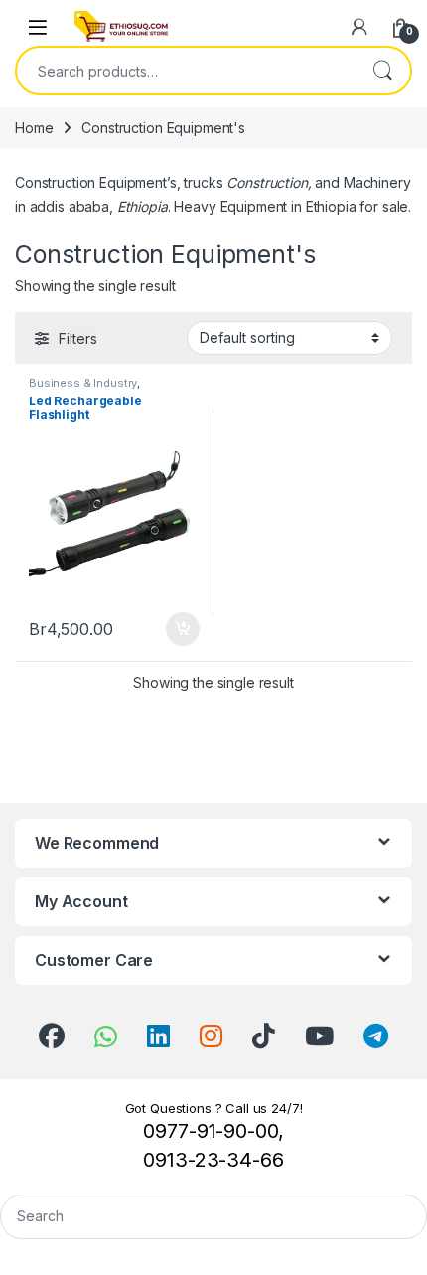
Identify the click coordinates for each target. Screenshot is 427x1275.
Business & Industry (83, 383)
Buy (183, 629)
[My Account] (359, 27)
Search (382, 70)
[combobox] (186, 70)
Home (34, 127)
